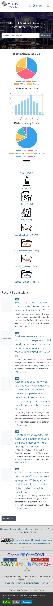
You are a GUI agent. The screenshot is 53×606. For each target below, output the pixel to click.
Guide (21, 532)
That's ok (6, 602)
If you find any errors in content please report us (26, 582)
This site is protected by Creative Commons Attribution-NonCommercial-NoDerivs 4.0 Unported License (27, 543)
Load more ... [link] (9, 518)
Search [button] (46, 35)
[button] (11, 5)
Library (30, 529)
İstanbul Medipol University (13, 529)
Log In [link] (39, 5)
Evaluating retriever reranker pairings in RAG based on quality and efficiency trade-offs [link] (33, 306)
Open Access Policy (44, 529)
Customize (27, 602)
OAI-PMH (30, 532)
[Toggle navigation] (47, 5)
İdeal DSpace (39, 590)
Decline (16, 602)
